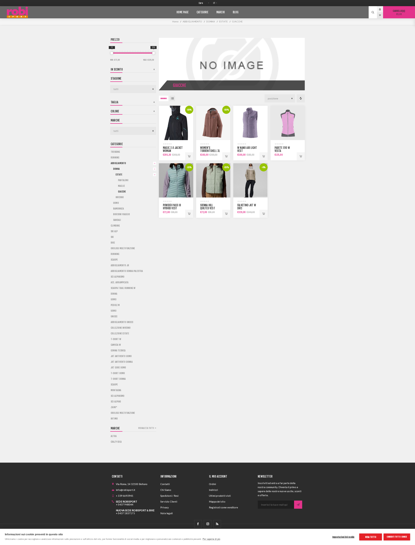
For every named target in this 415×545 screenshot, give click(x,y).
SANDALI (117, 220)
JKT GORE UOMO (118, 367)
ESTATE (119, 174)
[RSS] (217, 524)
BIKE (113, 242)
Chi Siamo (165, 489)
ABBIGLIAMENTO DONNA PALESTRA (127, 271)
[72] (112, 53)
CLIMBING (115, 225)
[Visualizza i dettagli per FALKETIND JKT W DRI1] (250, 180)
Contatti (165, 484)
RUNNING (115, 157)
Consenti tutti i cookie (397, 537)
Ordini (212, 484)
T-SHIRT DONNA (118, 378)
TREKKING (115, 151)
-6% (263, 167)
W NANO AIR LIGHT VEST (247, 149)
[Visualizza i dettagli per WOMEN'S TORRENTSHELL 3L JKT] (213, 123)
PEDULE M (115, 305)
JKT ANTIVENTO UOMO (121, 356)
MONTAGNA (116, 390)
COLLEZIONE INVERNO (121, 327)
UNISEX (114, 316)
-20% (189, 109)
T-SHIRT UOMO (118, 373)
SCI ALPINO (116, 401)
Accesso (382, 9)
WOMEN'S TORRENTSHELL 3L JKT (210, 151)
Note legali (166, 513)
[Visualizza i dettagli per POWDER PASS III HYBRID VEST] (176, 180)
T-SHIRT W (116, 339)
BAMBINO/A (118, 208)
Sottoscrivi (298, 505)
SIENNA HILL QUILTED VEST (207, 207)
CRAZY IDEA (116, 441)
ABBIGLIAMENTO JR (120, 265)
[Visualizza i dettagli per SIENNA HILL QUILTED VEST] (213, 180)
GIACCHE (122, 191)
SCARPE (114, 259)
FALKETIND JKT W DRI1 (246, 207)
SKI (112, 237)
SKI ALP (114, 231)
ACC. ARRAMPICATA (119, 282)
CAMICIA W (116, 344)
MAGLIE (121, 185)
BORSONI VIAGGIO (121, 214)
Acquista (189, 156)
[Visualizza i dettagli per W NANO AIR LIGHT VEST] (250, 123)
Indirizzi (213, 489)
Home (175, 21)
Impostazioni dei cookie (343, 537)
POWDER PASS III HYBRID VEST (172, 207)
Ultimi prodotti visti (220, 495)
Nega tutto (370, 537)
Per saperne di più (211, 539)
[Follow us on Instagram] (207, 524)
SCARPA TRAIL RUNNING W (123, 288)
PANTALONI (123, 180)
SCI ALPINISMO (117, 276)
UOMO (116, 202)
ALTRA (114, 436)
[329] (153, 53)
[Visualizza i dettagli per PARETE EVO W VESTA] (288, 123)
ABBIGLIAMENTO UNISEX (122, 322)
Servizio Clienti (168, 501)
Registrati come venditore (223, 507)
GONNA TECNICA (118, 350)
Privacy (164, 507)
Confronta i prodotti (301, 98)
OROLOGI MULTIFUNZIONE (123, 248)
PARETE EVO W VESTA (282, 149)
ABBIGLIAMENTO (118, 163)
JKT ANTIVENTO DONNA (122, 361)
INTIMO (114, 418)
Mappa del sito (217, 501)
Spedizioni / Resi (169, 495)
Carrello (398, 12)
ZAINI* (114, 407)
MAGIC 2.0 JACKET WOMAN (173, 149)
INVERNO (120, 197)
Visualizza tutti (146, 428)
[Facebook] (198, 524)
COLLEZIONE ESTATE (120, 333)
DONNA (116, 168)
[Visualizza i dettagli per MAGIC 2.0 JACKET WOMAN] (176, 123)
